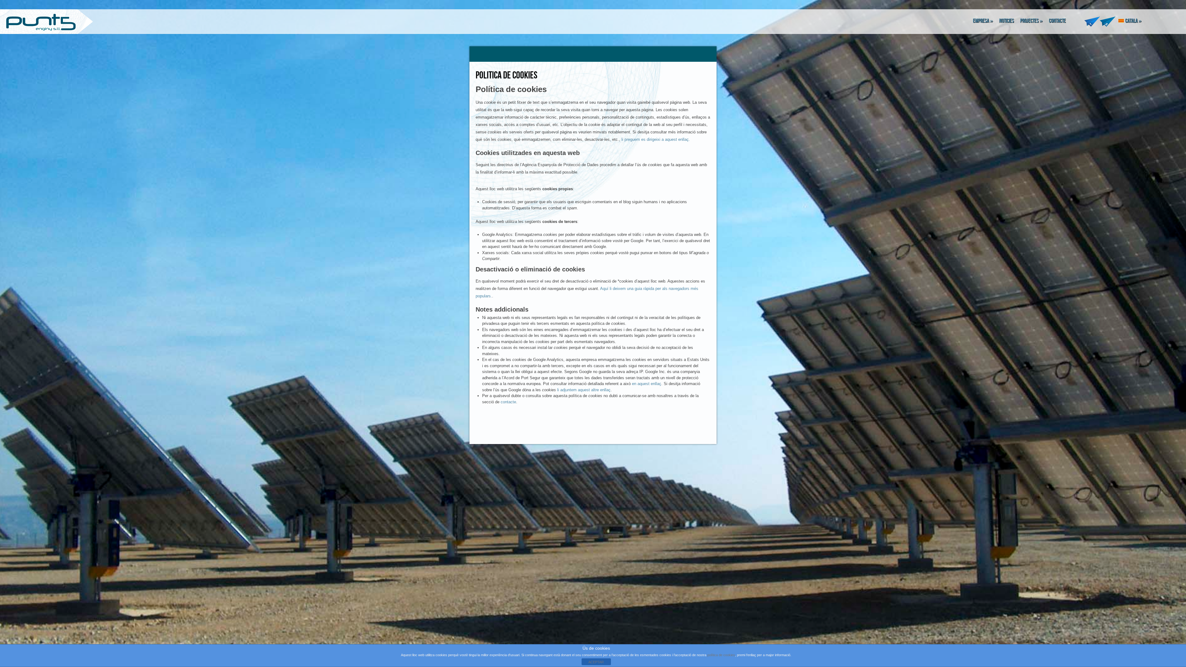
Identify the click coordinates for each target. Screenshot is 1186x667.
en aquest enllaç (646, 383)
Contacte (1057, 21)
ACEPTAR (596, 662)
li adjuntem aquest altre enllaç (584, 390)
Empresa (983, 21)
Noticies (1006, 21)
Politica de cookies (506, 75)
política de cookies (721, 655)
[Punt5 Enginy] (38, 22)
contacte (508, 402)
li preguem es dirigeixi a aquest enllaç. (655, 139)
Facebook (1092, 21)
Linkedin (1107, 21)
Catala (1133, 21)
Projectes (1031, 21)
